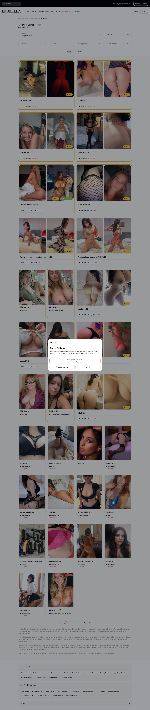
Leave (88, 367)
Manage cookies (62, 367)
